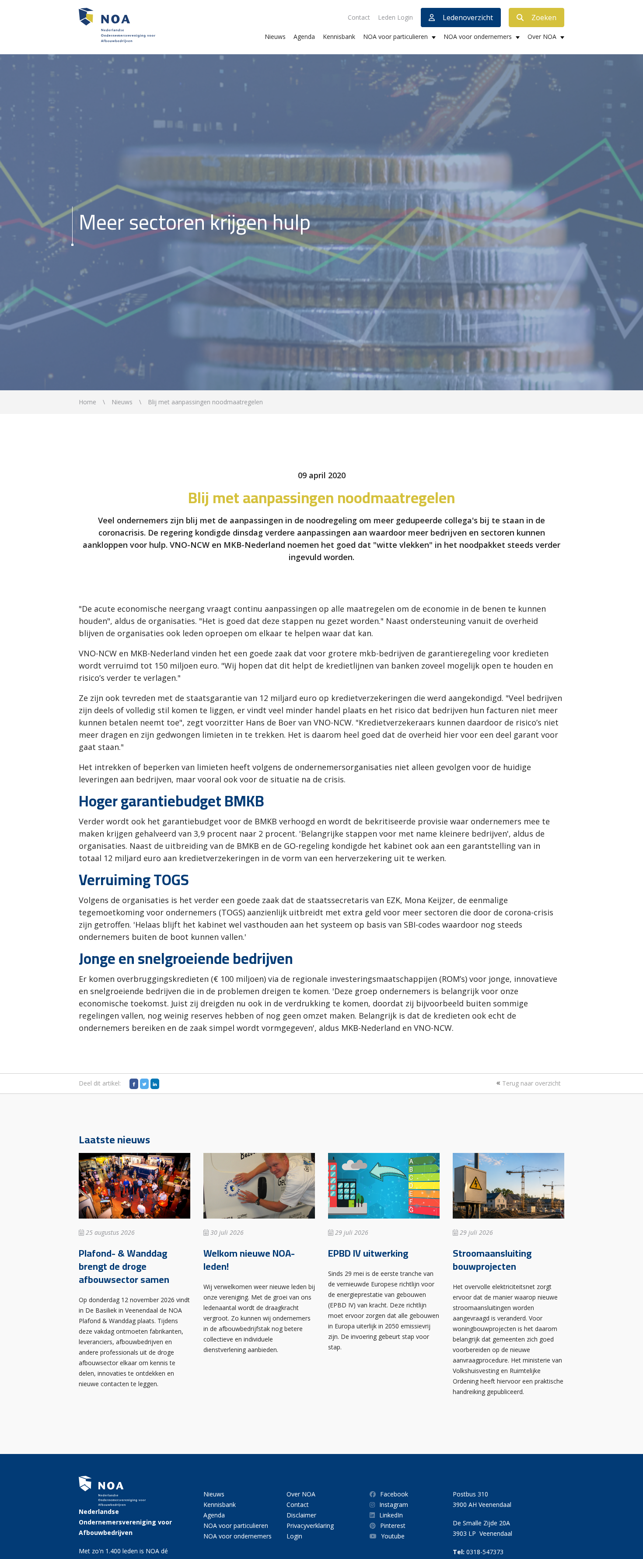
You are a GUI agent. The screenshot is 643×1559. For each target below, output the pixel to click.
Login (294, 1536)
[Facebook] (133, 1084)
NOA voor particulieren (395, 36)
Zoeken (543, 17)
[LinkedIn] (154, 1084)
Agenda (304, 36)
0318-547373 (484, 1552)
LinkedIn (391, 1515)
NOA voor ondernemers (478, 36)
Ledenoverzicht (468, 17)
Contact (359, 17)
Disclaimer (301, 1515)
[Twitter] (144, 1084)
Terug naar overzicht (530, 1083)
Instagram (393, 1504)
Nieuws (275, 36)
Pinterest (392, 1525)
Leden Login (395, 17)
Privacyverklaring (310, 1525)
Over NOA (542, 36)
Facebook (394, 1494)
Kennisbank (339, 36)
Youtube (393, 1536)
